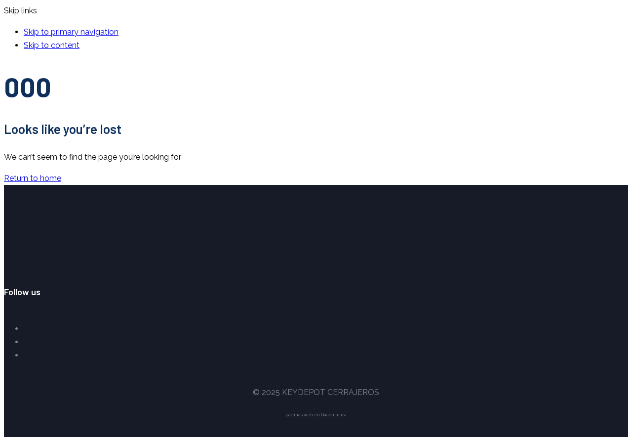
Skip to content (51, 45)
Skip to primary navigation (71, 32)
